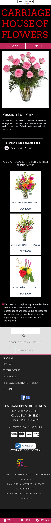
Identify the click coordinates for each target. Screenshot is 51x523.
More (6, 129)
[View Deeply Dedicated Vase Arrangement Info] (25, 228)
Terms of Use (25, 498)
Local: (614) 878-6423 (25, 420)
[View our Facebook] (23, 398)
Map (26, 520)
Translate (34, 4)
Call (9, 520)
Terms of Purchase (33, 493)
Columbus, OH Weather (19, 484)
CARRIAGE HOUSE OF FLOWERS (25, 23)
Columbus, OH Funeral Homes (17, 474)
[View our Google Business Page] (28, 398)
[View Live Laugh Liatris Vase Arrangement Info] (25, 270)
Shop (14, 46)
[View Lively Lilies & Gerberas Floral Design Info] (25, 185)
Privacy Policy (13, 493)
